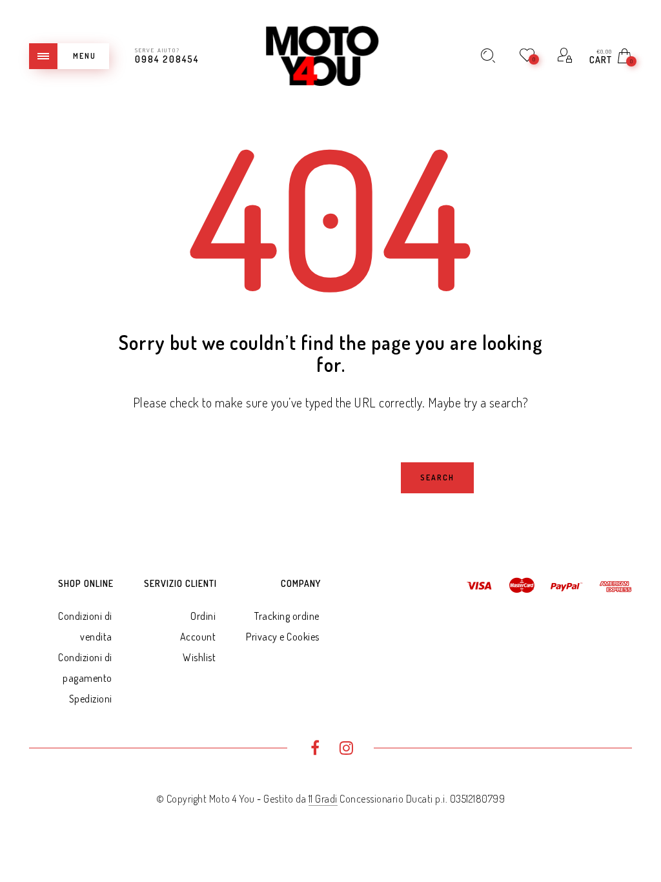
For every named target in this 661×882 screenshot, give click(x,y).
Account (198, 636)
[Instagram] (346, 749)
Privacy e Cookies (283, 636)
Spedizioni (90, 698)
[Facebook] (314, 749)
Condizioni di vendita (85, 626)
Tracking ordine (287, 616)
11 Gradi (323, 798)
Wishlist (199, 657)
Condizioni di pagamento (85, 667)
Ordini (203, 616)
